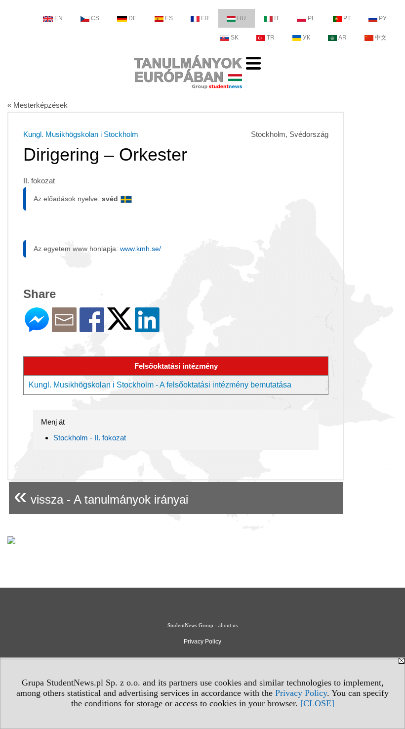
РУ (383, 18)
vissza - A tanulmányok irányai (101, 495)
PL (311, 18)
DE (132, 18)
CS (95, 18)
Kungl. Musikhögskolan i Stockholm (80, 134)
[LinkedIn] (147, 328)
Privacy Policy (301, 693)
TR (271, 37)
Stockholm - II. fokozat (89, 437)
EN (58, 18)
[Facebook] (92, 328)
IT (276, 18)
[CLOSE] (317, 703)
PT (347, 18)
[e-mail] (64, 328)
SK (235, 37)
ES (169, 18)
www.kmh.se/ (140, 249)
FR (205, 18)
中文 (381, 37)
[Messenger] (37, 328)
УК (306, 37)
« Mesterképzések (37, 105)
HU (241, 18)
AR (342, 37)
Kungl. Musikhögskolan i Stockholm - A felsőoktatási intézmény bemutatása (160, 385)
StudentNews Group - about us (202, 625)
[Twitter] (119, 325)
